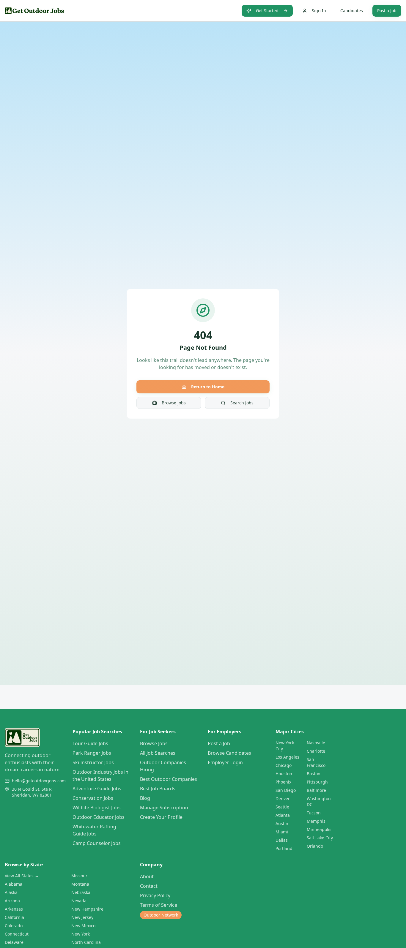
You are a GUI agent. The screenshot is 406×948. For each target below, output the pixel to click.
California (14, 917)
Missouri (80, 876)
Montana (80, 884)
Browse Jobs (174, 403)
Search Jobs (242, 403)
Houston (284, 773)
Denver (283, 798)
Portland (284, 848)
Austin (282, 823)
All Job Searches (157, 753)
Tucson (314, 813)
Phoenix (283, 782)
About (147, 876)
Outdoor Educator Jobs (99, 817)
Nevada (78, 900)
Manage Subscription (164, 807)
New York (80, 934)
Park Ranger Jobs (92, 753)
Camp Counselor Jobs (97, 843)
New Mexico (83, 925)
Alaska (11, 892)
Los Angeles (287, 757)
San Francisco (316, 762)
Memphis (316, 821)
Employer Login (225, 762)
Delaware (14, 942)
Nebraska (80, 892)
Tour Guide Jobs (90, 743)
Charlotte (316, 751)
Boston (313, 773)
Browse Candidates (229, 753)
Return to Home (207, 387)
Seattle (282, 807)
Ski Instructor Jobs (93, 762)
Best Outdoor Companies (168, 779)
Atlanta (283, 815)
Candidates (351, 10)
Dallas (282, 840)
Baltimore (316, 790)
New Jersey (82, 917)
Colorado (14, 925)
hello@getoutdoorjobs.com (39, 781)
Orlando (315, 846)
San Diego (286, 790)
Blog (145, 798)
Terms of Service (158, 905)
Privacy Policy (155, 895)
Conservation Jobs (93, 798)
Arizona (12, 900)
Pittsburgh (317, 782)
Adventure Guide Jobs (97, 788)
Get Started (267, 10)
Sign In (319, 10)
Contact (149, 886)
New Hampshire (87, 909)
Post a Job (386, 10)
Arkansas (14, 909)
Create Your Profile (161, 817)
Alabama (13, 884)
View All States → (22, 876)
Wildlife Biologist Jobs (97, 807)
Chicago (284, 765)
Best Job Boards (157, 788)
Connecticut (17, 934)
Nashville (316, 743)
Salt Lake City (320, 838)
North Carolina (86, 942)
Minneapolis (319, 829)
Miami (282, 832)
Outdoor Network (161, 915)
